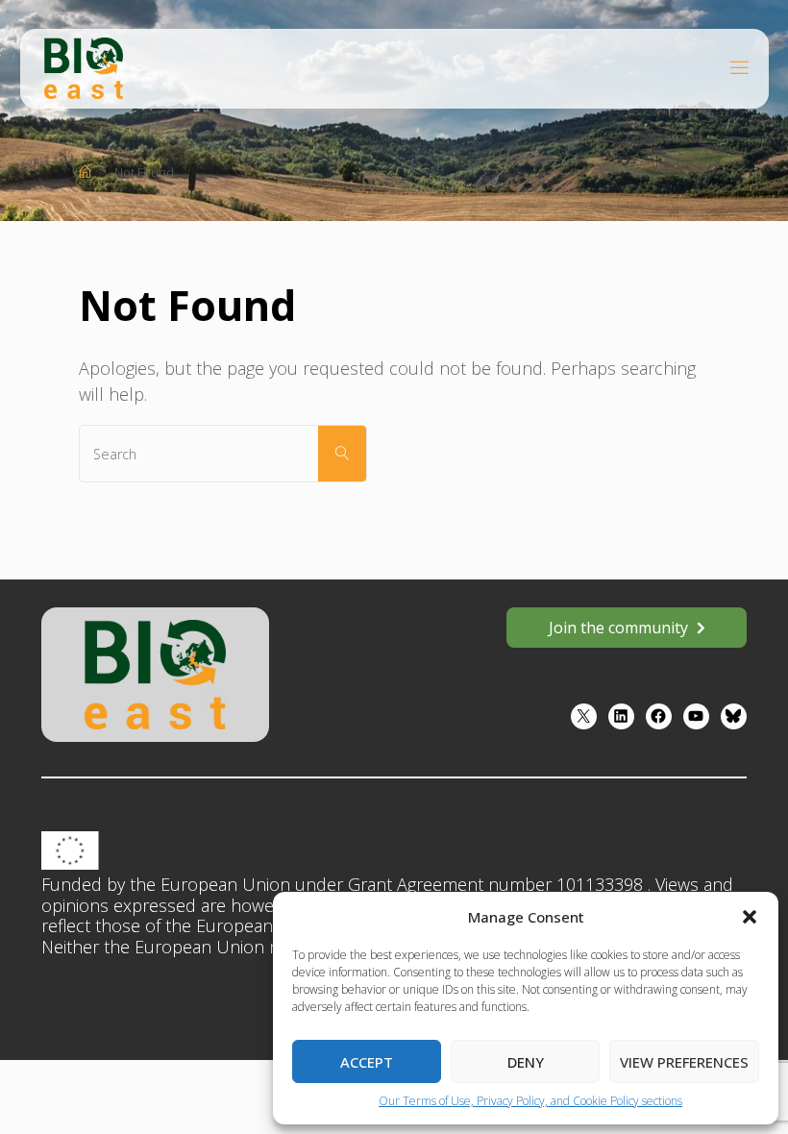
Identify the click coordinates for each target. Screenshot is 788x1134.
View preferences (684, 1062)
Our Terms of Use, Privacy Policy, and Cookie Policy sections (530, 1101)
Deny (525, 1062)
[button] (749, 916)
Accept (366, 1062)
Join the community (618, 627)
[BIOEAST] (83, 67)
